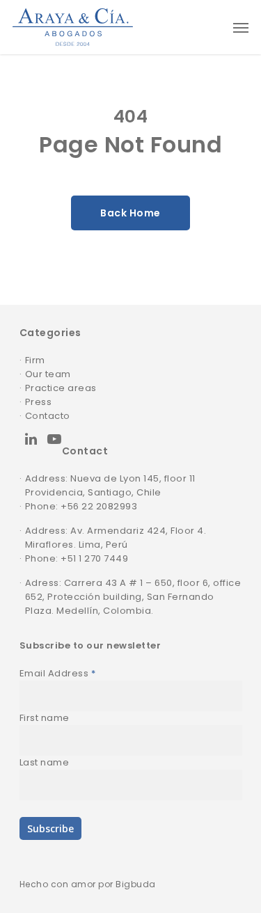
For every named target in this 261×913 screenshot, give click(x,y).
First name (44, 717)
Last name (44, 762)
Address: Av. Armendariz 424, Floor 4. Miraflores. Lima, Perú (116, 537)
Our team (48, 374)
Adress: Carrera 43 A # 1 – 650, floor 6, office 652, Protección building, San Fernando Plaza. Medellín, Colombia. (133, 596)
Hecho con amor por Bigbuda (87, 884)
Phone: (43, 558)
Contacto (47, 415)
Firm (35, 360)
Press (38, 401)
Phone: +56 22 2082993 (81, 506)
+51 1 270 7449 (94, 558)
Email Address (57, 673)
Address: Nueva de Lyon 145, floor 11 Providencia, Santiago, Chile (110, 485)
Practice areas (61, 388)
